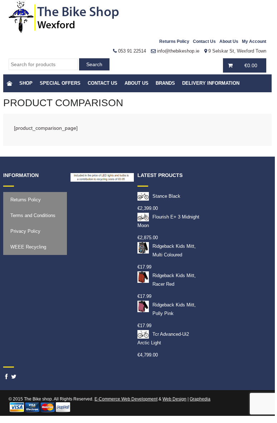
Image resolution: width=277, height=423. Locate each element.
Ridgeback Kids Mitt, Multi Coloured (174, 250)
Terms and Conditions (32, 215)
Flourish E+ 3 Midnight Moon (168, 221)
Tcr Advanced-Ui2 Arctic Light (163, 338)
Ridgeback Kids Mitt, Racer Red (174, 280)
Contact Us (204, 41)
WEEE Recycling (28, 247)
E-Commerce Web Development (125, 399)
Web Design (174, 399)
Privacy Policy (25, 231)
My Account (254, 41)
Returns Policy (174, 41)
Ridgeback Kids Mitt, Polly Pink (174, 309)
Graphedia (200, 399)
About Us (228, 41)
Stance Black (166, 196)
